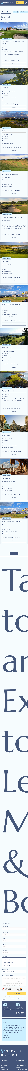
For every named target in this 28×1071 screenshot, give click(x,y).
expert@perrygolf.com (9, 1009)
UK (15, 12)
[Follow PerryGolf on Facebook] (2, 1055)
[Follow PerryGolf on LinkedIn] (13, 1055)
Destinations (4, 1063)
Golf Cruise (7, 965)
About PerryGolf (20, 1063)
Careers (18, 1067)
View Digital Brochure (21, 1065)
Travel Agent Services (21, 1069)
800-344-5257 (19, 1009)
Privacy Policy (4, 999)
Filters (5, 12)
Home (2, 7)
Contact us (20, 2)
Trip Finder (7, 7)
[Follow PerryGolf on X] (5, 1055)
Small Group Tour (8, 962)
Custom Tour (7, 959)
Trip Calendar (4, 1065)
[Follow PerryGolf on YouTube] (16, 1055)
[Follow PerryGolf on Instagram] (9, 1055)
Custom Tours (4, 1069)
